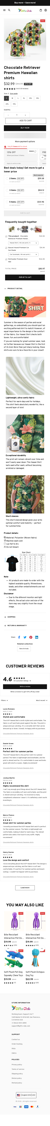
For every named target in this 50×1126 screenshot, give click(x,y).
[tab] (20, 56)
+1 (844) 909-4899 (19, 1023)
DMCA (14, 1053)
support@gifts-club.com (21, 1026)
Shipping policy (17, 1074)
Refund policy (17, 1083)
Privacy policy (17, 1065)
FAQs (14, 1049)
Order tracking (17, 1044)
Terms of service (18, 1069)
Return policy (17, 1078)
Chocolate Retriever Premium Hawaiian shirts (18, 734)
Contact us (16, 1040)
